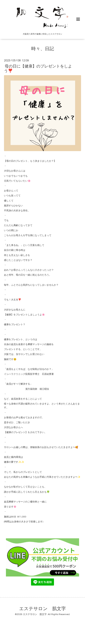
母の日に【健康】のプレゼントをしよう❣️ (38, 68)
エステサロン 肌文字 (42, 609)
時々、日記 (42, 49)
